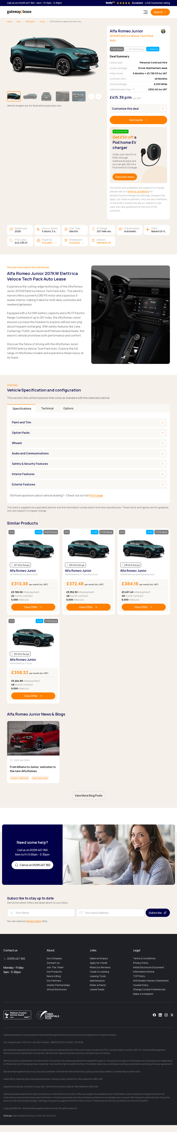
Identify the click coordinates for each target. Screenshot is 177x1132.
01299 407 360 (16, 958)
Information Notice (143, 971)
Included (47, 243)
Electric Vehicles (19, 778)
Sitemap (7, 1115)
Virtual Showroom (57, 989)
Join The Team (55, 967)
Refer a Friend (98, 985)
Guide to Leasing (99, 971)
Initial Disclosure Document (148, 967)
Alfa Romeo (30, 21)
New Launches (40, 778)
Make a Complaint (143, 993)
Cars (19, 21)
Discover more (124, 177)
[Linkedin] (160, 1015)
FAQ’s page (96, 495)
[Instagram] (166, 1015)
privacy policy (33, 921)
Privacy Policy (140, 962)
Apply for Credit (98, 962)
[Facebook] (154, 1015)
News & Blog (54, 976)
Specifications (22, 408)
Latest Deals (97, 989)
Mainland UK (104, 243)
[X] (172, 1015)
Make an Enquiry (99, 958)
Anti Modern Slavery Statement (151, 980)
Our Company (54, 958)
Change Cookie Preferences (149, 989)
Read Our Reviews (100, 967)
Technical (47, 408)
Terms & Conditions (144, 958)
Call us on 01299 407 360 (21, 2)
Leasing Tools (98, 976)
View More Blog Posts (88, 795)
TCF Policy (139, 976)
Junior (42, 21)
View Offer (31, 607)
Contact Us (53, 962)
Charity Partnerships (58, 985)
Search (158, 12)
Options (68, 408)
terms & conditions (138, 191)
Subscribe (155, 913)
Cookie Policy (140, 985)
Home (9, 21)
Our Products (54, 971)
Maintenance (97, 980)
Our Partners (54, 980)
